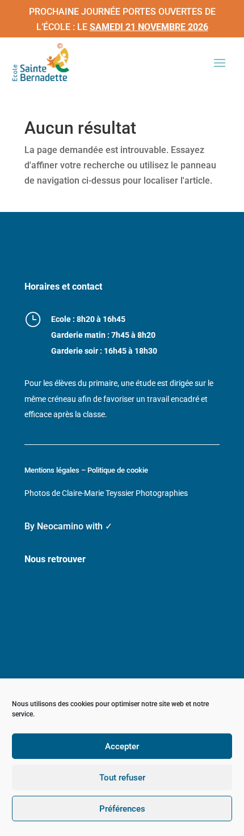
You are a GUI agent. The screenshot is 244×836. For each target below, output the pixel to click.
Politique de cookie (117, 470)
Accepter (122, 746)
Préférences (122, 809)
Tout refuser (122, 778)
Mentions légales (51, 470)
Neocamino (60, 526)
